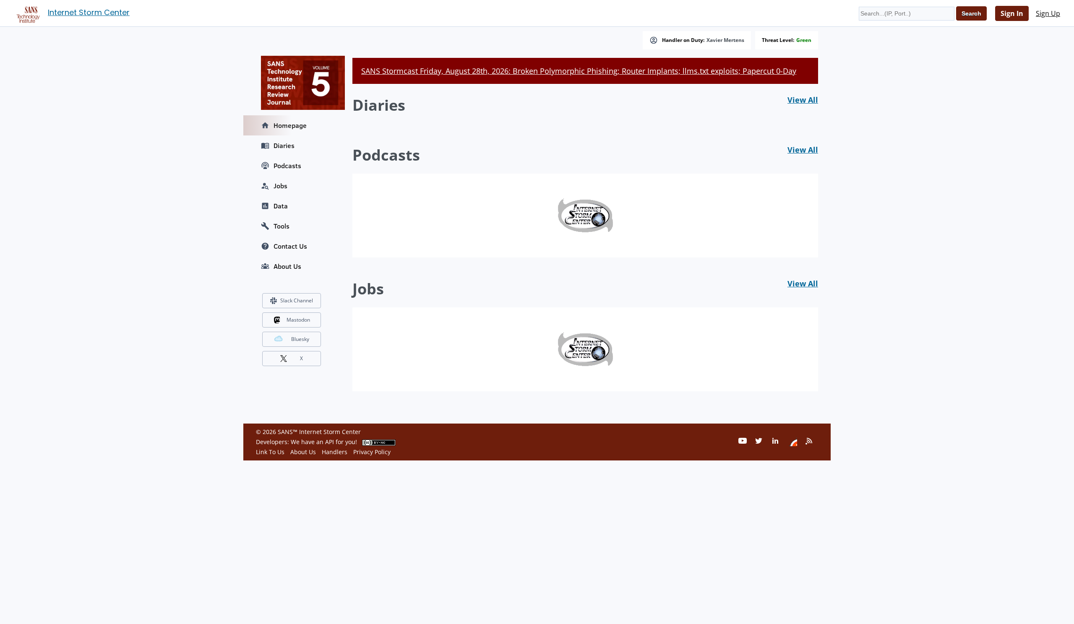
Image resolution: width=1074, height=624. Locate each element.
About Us (287, 266)
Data (281, 206)
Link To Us (270, 452)
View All (802, 100)
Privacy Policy (372, 452)
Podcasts (287, 165)
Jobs (280, 185)
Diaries (284, 145)
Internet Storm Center (89, 12)
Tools (281, 226)
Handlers (334, 452)
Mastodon (298, 319)
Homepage (290, 125)
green (803, 40)
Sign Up (1048, 13)
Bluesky (300, 339)
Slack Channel (296, 300)
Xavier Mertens (725, 40)
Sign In (1012, 13)
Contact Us (290, 246)
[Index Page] (27, 13)
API (329, 442)
